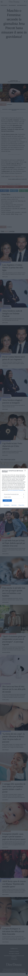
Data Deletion (6, 505)
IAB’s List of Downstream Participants (15, 490)
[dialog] (14, 488)
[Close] (25, 471)
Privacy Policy (21, 505)
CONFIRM (7, 500)
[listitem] (14, 494)
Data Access (14, 505)
